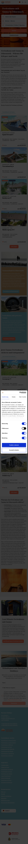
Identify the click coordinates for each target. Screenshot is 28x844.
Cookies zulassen (14, 445)
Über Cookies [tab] (22, 397)
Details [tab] (13, 397)
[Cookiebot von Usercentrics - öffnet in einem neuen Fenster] (19, 393)
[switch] (24, 428)
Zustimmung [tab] (5, 397)
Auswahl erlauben (14, 450)
